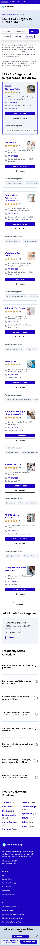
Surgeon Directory (8, 894)
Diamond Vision (12, 89)
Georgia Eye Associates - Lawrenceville (11, 198)
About (4, 875)
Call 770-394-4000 (20, 279)
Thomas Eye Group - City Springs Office (15, 413)
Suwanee (9, 829)
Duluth (8, 811)
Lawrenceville (9, 816)
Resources (6, 891)
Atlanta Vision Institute (12, 516)
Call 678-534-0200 (20, 589)
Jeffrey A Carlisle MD (15, 622)
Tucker (8, 802)
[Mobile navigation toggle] (35, 7)
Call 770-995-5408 (20, 224)
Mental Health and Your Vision (12, 918)
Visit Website (20, 171)
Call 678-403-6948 (20, 118)
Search (34, 31)
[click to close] (37, 936)
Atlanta (28, 826)
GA (17, 15)
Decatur (28, 802)
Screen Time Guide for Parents (12, 922)
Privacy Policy (7, 879)
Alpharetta (30, 813)
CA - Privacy (6, 887)
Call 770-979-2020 (20, 166)
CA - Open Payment (9, 883)
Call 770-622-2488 (20, 539)
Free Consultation (20, 113)
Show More (20, 604)
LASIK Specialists (8, 15)
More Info (13, 638)
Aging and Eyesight (8, 910)
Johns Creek (9, 823)
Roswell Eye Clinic (13, 464)
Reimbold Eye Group (15, 308)
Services (6, 37)
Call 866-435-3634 (20, 383)
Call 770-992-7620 (20, 486)
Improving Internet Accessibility (13, 914)
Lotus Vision (11, 361)
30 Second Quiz (20, 936)
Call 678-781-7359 (20, 435)
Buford (27, 822)
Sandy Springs (29, 807)
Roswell (28, 817)
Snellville (9, 806)
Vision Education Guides (10, 906)
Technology (17, 37)
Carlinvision (10, 142)
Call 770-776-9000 (20, 332)
